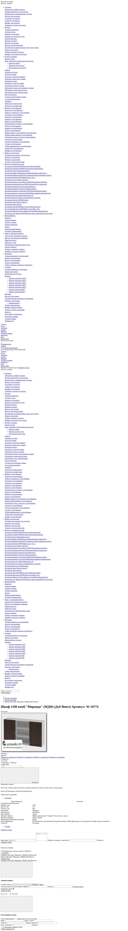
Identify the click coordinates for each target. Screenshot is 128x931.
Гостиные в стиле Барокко (14, 115)
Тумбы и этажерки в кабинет (15, 249)
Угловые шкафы (10, 319)
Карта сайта (5, 339)
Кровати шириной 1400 (17, 280)
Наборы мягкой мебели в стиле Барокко (18, 135)
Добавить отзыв (6, 842)
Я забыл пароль (78, 886)
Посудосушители (11, 95)
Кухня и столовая (11, 698)
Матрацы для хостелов (13, 160)
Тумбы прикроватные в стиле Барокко (18, 146)
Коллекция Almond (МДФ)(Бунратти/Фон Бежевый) (23, 166)
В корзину (35, 782)
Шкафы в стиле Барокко (13, 151)
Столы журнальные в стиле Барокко (17, 142)
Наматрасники (14, 303)
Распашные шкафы (11, 316)
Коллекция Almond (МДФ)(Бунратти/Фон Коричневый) (24, 168)
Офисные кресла (11, 240)
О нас (3, 326)
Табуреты (8, 101)
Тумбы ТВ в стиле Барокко (14, 148)
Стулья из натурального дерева (15, 97)
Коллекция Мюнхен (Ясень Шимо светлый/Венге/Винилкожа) (26, 211)
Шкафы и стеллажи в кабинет (15, 251)
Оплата (3, 330)
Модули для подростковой (14, 45)
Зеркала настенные (11, 272)
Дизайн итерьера (6, 333)
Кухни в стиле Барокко (13, 130)
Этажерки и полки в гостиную (15, 25)
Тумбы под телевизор (12, 21)
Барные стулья (10, 59)
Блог (2, 337)
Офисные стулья (10, 242)
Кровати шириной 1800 (17, 285)
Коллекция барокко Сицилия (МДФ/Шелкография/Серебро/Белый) (28, 193)
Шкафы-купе (9, 321)
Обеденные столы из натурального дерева (19, 88)
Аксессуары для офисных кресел (16, 236)
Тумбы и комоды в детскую (14, 52)
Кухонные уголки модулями (14, 83)
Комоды (8, 312)
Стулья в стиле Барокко (13, 144)
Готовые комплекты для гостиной (16, 12)
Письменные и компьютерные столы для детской (22, 47)
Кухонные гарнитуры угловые (15, 79)
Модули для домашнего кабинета (16, 238)
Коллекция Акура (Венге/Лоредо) (16, 180)
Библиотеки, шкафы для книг (15, 9)
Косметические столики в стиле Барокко (19, 124)
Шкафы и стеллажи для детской (16, 54)
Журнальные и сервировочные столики (18, 14)
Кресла (7, 227)
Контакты (4, 335)
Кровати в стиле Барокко (13, 128)
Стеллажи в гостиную (12, 18)
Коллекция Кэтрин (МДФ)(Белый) (17, 200)
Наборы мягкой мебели (13, 229)
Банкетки (8, 218)
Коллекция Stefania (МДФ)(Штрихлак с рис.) (20, 177)
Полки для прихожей (12, 263)
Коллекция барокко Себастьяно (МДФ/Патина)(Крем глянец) (26, 191)
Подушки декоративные (13, 231)
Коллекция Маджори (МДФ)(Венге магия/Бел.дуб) (22, 209)
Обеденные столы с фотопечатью (16, 92)
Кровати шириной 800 (17, 289)
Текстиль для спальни (12, 301)
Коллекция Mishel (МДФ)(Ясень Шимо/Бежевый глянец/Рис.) (26, 173)
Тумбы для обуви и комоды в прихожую (19, 265)
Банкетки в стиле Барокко (14, 110)
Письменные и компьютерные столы (17, 245)
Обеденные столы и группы (14, 86)
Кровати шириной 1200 (17, 278)
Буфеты (7, 70)
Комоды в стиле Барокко (13, 121)
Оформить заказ (23, 368)
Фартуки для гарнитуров (13, 103)
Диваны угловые (11, 222)
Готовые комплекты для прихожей (17, 256)
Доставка (4, 328)
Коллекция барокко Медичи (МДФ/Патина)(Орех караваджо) (26, 184)
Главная (3, 324)
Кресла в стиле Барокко (13, 126)
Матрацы (8, 294)
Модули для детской (12, 43)
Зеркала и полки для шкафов (15, 310)
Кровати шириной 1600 (17, 283)
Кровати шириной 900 (17, 292)
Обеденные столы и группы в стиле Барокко (20, 137)
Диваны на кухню (11, 72)
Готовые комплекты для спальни (16, 269)
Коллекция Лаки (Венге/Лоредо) (16, 202)
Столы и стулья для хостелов (15, 162)
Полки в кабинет (11, 247)
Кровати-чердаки (11, 39)
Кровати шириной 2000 (17, 287)
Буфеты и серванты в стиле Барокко (17, 112)
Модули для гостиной (12, 16)
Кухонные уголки (11, 81)
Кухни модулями (11, 74)
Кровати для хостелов (12, 157)
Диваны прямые (10, 220)
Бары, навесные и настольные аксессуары (19, 61)
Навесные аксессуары (17, 65)
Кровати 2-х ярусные (12, 34)
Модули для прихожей (12, 260)
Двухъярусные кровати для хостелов (17, 155)
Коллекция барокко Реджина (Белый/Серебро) (21, 189)
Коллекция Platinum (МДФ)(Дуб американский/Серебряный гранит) (28, 175)
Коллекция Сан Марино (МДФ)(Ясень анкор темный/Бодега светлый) (29, 213)
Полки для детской (11, 50)
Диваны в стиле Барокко (13, 117)
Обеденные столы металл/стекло (16, 90)
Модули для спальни (12, 296)
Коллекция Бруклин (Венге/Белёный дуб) (19, 195)
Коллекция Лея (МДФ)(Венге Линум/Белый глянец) (23, 207)
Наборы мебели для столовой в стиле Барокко (21, 133)
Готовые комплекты (12, 30)
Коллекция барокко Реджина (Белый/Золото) (20, 186)
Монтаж (3, 331)
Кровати (8, 276)
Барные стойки (14, 63)
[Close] (16, 869)
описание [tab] (8, 798)
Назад (42, 884)
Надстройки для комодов (13, 314)
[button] (4, 859)
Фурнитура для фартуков (13, 106)
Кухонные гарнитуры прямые (15, 77)
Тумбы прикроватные (12, 305)
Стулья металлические (12, 99)
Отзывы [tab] (7, 826)
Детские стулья (10, 32)
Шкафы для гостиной (12, 23)
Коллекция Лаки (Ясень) (13, 204)
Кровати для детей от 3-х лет (15, 36)
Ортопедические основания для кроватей (19, 298)
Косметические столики (13, 274)
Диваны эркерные (11, 224)
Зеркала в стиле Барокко (13, 119)
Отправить (35, 884)
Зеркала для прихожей (12, 258)
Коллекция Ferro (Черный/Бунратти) (17, 171)
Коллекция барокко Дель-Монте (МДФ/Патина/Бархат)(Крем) (26, 182)
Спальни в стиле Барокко (13, 139)
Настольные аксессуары (17, 68)
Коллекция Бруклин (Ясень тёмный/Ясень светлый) (23, 198)
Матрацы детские (11, 41)
